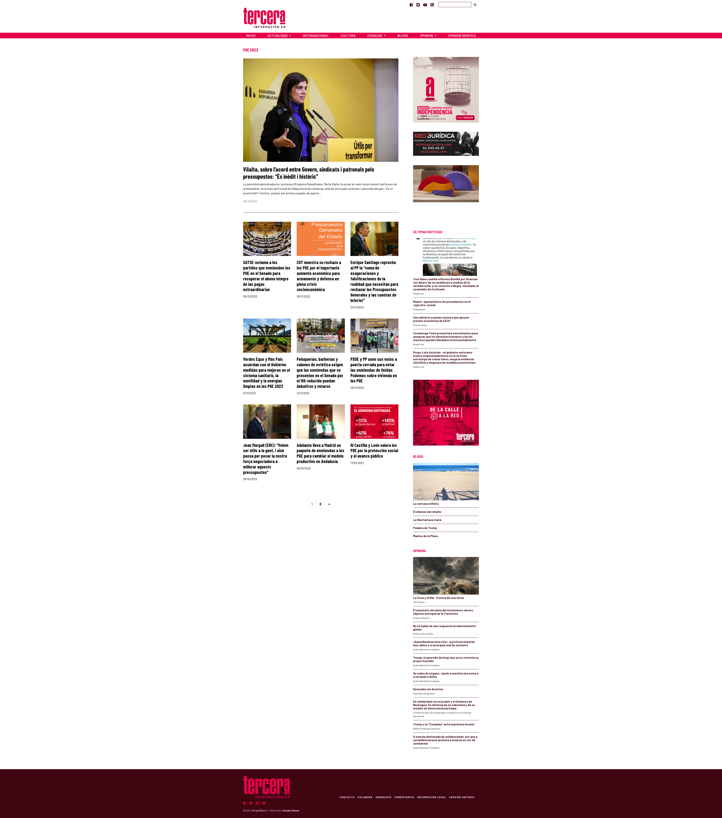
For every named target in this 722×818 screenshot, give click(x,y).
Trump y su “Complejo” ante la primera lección (443, 724)
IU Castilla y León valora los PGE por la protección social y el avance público (374, 450)
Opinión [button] (427, 35)
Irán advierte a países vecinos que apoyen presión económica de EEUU (441, 319)
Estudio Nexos (290, 810)
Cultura (348, 35)
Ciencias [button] (375, 35)
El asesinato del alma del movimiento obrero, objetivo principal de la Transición (443, 611)
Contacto (347, 796)
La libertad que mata (427, 519)
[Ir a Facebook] (411, 4)
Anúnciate (383, 796)
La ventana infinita (426, 503)
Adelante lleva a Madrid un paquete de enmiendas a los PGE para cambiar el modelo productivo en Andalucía (320, 453)
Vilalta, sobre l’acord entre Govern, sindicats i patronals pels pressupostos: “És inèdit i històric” (308, 173)
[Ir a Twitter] (418, 4)
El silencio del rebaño (427, 511)
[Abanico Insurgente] (446, 191)
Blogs (403, 35)
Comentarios (404, 796)
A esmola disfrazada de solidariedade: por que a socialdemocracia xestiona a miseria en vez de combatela (445, 740)
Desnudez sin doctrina (428, 689)
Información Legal (431, 796)
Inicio (251, 35)
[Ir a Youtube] (425, 4)
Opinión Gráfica (462, 35)
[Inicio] (264, 17)
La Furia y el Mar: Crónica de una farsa (438, 597)
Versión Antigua (461, 796)
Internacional (316, 35)
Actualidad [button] (277, 35)
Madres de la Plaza (425, 536)
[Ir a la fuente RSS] (432, 4)
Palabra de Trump (425, 528)
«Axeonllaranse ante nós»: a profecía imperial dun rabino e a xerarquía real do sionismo (444, 643)
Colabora (365, 796)
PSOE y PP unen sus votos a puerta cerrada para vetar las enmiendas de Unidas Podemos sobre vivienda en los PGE (373, 369)
